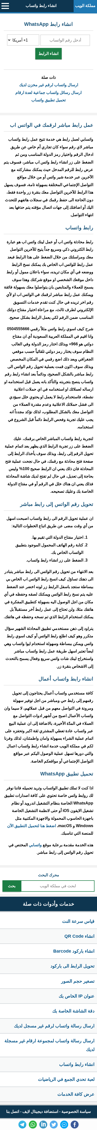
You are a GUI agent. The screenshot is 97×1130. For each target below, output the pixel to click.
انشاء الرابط (48, 53)
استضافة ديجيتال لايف (40, 1111)
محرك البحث (48, 875)
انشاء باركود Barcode (74, 951)
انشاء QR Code (79, 936)
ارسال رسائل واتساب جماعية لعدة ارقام (48, 92)
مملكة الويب (85, 5)
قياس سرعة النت (78, 921)
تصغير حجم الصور (78, 981)
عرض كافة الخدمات (76, 1094)
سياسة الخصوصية (76, 1111)
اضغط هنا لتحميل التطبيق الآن (31, 826)
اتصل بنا (12, 1111)
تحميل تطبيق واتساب (48, 100)
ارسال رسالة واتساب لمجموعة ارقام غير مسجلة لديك (49, 1045)
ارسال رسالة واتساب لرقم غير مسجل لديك (54, 1025)
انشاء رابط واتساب (41, 5)
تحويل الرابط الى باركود (72, 966)
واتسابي (35, 845)
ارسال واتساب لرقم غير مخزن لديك (48, 85)
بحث (11, 886)
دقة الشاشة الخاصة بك (73, 1011)
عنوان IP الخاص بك (77, 996)
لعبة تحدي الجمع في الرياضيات (66, 1079)
